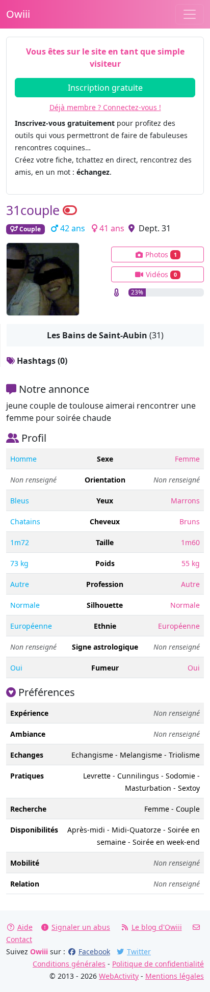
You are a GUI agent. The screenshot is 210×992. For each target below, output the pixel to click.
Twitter (139, 951)
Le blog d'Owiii (157, 927)
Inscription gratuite (105, 87)
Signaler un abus (80, 927)
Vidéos (160, 274)
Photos (160, 254)
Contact (19, 939)
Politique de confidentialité (158, 964)
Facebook (94, 951)
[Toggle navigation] (189, 14)
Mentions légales (174, 976)
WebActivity (119, 976)
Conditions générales (69, 964)
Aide (25, 927)
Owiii (18, 14)
